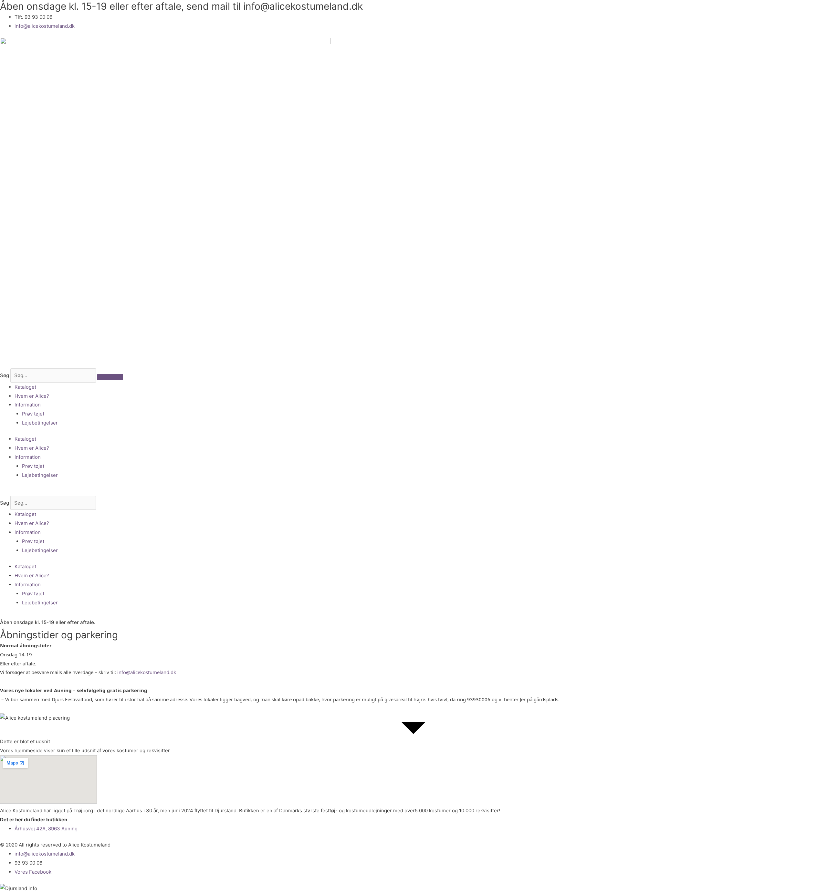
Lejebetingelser (40, 423)
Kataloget (25, 387)
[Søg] (110, 377)
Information (28, 405)
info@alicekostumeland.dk (146, 672)
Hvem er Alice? (32, 396)
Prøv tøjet (33, 414)
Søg (4, 375)
